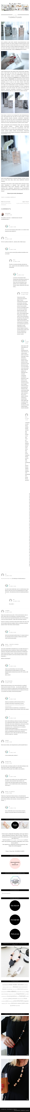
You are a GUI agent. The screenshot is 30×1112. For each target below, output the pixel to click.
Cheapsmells (14, 74)
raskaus (26, 984)
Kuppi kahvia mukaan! (23, 202)
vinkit (27, 994)
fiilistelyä (15, 987)
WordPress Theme (19, 1110)
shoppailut (13, 197)
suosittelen (3, 1001)
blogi (27, 991)
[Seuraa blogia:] (15, 910)
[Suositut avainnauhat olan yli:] (15, 1055)
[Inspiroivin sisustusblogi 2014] (15, 885)
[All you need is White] (15, 5)
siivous (9, 1003)
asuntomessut (4, 996)
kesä (21, 989)
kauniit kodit (18, 991)
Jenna (7, 740)
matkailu (19, 1003)
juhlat (14, 1001)
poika (7, 1001)
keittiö (18, 989)
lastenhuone (11, 1001)
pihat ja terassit (12, 998)
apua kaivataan (5, 994)
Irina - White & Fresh (12, 644)
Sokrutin (8, 761)
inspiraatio (22, 996)
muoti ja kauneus (5, 197)
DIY (6, 1003)
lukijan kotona (15, 989)
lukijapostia (4, 1003)
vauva (20, 987)
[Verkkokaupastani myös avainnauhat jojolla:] (15, 976)
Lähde (9, 133)
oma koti (20, 1001)
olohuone (14, 1003)
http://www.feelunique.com (6, 578)
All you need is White (11, 1109)
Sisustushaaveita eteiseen (6, 203)
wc (12, 987)
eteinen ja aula (6, 987)
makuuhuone (20, 998)
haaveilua (17, 1005)
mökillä (18, 996)
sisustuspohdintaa (12, 996)
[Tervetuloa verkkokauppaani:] (15, 828)
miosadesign (9, 989)
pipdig (27, 1110)
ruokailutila (5, 984)
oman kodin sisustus (16, 985)
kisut (25, 998)
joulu (23, 1003)
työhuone (10, 987)
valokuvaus (24, 991)
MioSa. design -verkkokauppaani (17, 839)
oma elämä (11, 991)
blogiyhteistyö (20, 994)
